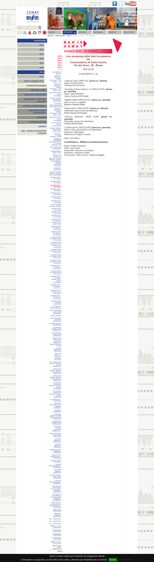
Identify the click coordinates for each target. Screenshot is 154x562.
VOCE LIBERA (56, 315)
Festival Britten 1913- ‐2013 (56, 152)
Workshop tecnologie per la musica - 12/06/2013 (55, 406)
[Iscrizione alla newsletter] (35, 32)
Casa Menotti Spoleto (56, 72)
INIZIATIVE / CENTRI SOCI (35, 95)
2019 (41, 45)
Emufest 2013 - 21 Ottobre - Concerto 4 (56, 267)
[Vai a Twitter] (121, 3)
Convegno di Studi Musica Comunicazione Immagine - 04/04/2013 (56, 497)
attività (50, 36)
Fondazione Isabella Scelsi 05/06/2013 (56, 422)
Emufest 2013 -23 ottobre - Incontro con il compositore (56, 222)
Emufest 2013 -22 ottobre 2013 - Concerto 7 (55, 251)
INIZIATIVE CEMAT (38, 90)
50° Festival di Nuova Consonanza (56, 124)
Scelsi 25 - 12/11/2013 (57, 168)
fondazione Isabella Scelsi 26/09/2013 (56, 329)
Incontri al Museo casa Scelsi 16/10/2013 (55, 312)
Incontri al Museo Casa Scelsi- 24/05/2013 (55, 435)
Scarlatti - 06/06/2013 (57, 411)
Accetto (112, 560)
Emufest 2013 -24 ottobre (56, 201)
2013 (69, 36)
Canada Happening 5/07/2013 (57, 349)
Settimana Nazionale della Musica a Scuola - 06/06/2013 (55, 416)
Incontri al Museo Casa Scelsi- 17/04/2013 (55, 476)
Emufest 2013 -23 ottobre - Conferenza (56, 233)
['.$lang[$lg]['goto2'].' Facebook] (114, 3)
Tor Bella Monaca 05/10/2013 (55, 324)
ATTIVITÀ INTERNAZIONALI (34, 106)
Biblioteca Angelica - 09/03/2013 (57, 515)
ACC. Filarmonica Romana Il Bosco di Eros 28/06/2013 (55, 364)
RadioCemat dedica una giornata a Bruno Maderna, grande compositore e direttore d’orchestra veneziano (55, 160)
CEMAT (51, 32)
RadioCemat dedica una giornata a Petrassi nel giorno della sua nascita (55, 342)
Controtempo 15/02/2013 (56, 530)
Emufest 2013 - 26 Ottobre (56, 189)
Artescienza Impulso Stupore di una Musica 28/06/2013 (55, 371)
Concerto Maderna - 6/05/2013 (57, 445)
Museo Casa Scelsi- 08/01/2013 (56, 547)
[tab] (63, 56)
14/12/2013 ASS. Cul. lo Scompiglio (55, 94)
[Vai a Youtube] (130, 3)
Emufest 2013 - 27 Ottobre (56, 178)
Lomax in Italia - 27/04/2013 (55, 461)
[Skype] (25, 32)
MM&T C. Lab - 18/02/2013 (56, 526)
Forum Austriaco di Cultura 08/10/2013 (55, 319)
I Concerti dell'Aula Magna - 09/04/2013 (55, 482)
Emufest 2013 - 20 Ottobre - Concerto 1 (56, 297)
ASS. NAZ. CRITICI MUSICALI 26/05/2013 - (56, 429)
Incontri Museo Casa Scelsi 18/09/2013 (56, 334)
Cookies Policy (125, 560)
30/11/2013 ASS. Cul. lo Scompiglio (55, 119)
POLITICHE (128, 32)
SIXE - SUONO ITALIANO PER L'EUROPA (33, 132)
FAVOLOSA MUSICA (37, 122)
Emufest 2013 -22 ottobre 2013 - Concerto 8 (55, 238)
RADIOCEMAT (40, 41)
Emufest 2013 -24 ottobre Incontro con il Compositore (56, 211)
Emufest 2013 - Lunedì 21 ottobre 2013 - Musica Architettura (56, 279)
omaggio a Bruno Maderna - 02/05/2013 (55, 451)
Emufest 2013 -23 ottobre (56, 216)
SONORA (42, 126)
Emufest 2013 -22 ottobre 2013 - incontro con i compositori (55, 245)
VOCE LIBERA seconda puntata (55, 205)
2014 (41, 68)
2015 (41, 63)
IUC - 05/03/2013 (55, 519)
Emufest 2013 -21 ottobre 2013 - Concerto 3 (55, 272)
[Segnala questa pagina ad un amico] (30, 32)
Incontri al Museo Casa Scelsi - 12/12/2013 (55, 99)
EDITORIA (98, 32)
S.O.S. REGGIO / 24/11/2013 (55, 148)
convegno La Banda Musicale (55, 307)
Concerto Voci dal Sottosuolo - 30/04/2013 (55, 456)
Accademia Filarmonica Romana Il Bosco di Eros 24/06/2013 (55, 394)
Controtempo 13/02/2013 (56, 534)
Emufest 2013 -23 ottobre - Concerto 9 (56, 228)
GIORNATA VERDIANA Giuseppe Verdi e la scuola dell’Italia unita (55, 142)
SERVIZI (82, 32)
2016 (41, 59)
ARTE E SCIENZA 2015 (34, 81)
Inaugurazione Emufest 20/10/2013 (56, 302)
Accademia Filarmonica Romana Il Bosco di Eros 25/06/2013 (55, 385)
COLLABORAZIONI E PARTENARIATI (37, 112)
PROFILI (112, 32)
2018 (41, 50)
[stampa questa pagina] (40, 32)
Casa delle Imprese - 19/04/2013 (57, 471)
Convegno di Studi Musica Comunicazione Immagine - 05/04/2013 (56, 489)
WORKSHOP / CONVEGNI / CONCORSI (35, 100)
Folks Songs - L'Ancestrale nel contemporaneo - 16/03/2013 (55, 505)
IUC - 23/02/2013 (55, 523)
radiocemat (60, 36)
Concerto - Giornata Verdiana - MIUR (55, 135)
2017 (41, 54)
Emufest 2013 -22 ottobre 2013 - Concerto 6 (55, 256)
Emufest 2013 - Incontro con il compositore (56, 291)
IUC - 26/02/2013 (55, 521)
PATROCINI (41, 117)
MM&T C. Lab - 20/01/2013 (56, 542)
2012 (41, 77)
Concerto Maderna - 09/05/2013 (57, 440)
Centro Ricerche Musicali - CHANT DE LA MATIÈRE (55, 173)
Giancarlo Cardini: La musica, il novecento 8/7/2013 (57, 356)
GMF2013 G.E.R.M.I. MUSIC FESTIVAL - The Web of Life (55, 79)
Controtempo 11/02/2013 (56, 538)
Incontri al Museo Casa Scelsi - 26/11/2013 (55, 129)
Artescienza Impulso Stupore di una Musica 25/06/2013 (55, 378)
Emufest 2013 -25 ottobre (56, 197)
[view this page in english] (45, 32)
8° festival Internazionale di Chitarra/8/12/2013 (55, 105)
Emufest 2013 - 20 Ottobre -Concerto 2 (56, 286)
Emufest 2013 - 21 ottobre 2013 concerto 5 (55, 261)
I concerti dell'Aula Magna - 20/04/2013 (55, 466)
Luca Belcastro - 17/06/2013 (55, 400)
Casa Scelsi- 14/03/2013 (57, 510)
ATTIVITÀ (67, 32)
